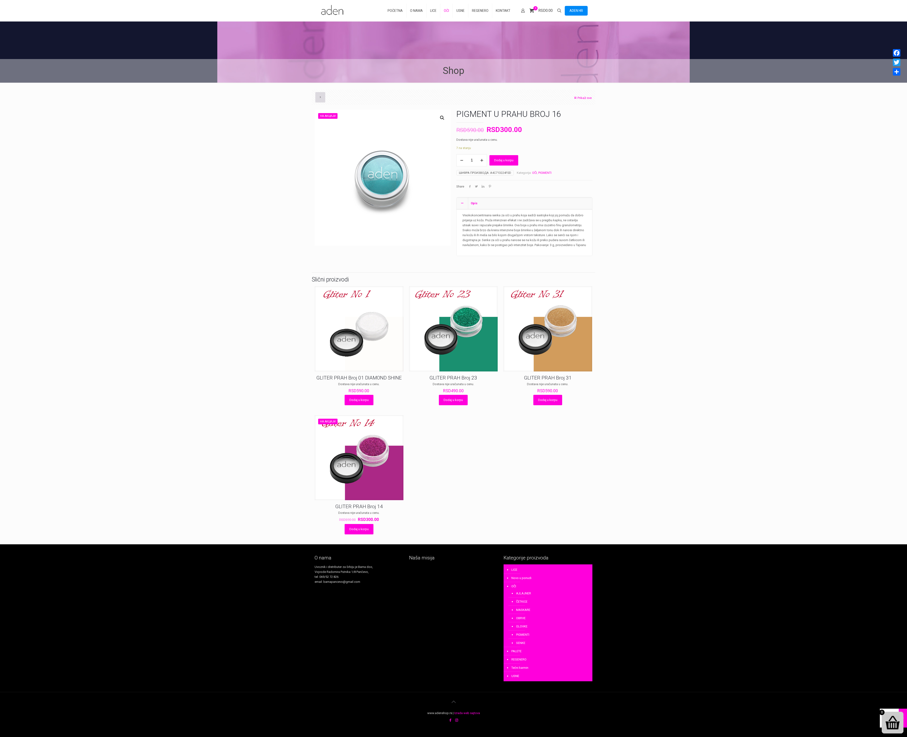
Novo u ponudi (521, 578)
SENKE (520, 643)
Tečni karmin (519, 667)
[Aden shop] (333, 10)
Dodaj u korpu (503, 160)
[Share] (896, 72)
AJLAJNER (523, 593)
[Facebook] (450, 720)
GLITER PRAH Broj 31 (548, 378)
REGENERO (518, 659)
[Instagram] (456, 720)
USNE (515, 676)
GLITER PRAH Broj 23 (453, 378)
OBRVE (521, 618)
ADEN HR (576, 11)
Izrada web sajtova (467, 713)
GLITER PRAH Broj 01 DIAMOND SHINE (359, 378)
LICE (514, 569)
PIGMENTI (545, 173)
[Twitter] (896, 62)
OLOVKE (521, 626)
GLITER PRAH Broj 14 (359, 506)
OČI (534, 173)
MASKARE (523, 610)
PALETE (516, 651)
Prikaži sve (585, 98)
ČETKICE (521, 601)
